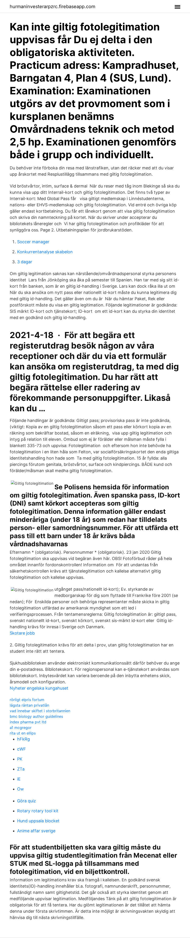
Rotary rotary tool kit (37, 810)
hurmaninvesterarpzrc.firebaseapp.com (52, 6)
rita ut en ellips (23, 733)
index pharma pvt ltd (28, 722)
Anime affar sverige (36, 830)
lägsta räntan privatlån (29, 705)
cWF (21, 749)
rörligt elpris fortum (27, 699)
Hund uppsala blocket (38, 820)
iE (19, 779)
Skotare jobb (22, 633)
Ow (20, 789)
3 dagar (24, 261)
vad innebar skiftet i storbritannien (40, 710)
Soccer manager (33, 241)
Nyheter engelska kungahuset (39, 688)
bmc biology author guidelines (36, 716)
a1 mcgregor (21, 727)
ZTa (21, 769)
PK (19, 759)
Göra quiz (26, 800)
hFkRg (23, 739)
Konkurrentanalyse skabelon (45, 251)
